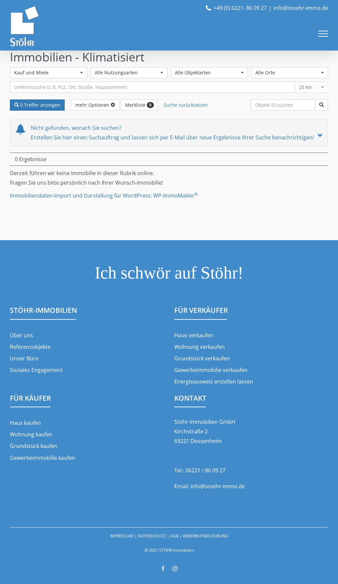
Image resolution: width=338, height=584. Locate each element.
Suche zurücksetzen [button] (186, 105)
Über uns (21, 335)
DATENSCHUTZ (151, 536)
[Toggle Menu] (323, 34)
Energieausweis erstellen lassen (213, 381)
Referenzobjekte (30, 346)
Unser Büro (24, 358)
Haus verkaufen (193, 335)
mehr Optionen (93, 105)
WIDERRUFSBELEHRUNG (205, 536)
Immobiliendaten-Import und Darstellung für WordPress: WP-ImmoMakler (104, 195)
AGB (174, 536)
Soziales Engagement (36, 370)
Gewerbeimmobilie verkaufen (211, 370)
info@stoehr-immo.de (301, 8)
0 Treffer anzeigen (39, 105)
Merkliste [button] (138, 105)
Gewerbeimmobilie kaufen (42, 457)
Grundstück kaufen (33, 446)
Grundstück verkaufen (202, 358)
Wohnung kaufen (31, 434)
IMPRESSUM (121, 536)
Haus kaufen (25, 422)
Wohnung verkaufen (199, 346)
